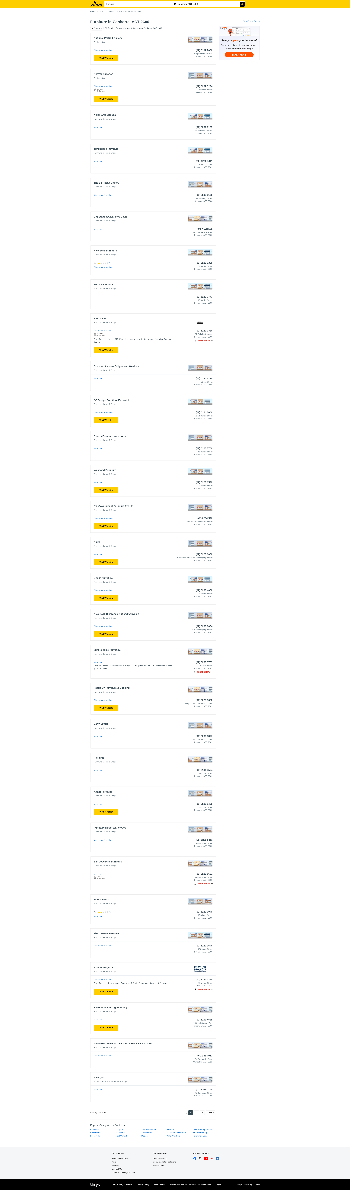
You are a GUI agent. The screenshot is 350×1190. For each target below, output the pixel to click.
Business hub (158, 1165)
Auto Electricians (148, 1129)
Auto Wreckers (173, 1136)
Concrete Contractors (176, 1133)
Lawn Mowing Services (203, 1129)
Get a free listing (160, 1158)
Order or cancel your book (123, 1172)
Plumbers (94, 1129)
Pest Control (121, 1136)
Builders (170, 1129)
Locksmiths (95, 1136)
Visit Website (106, 58)
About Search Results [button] (251, 21)
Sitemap (115, 1165)
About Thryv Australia (122, 1185)
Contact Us (117, 1169)
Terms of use (159, 1185)
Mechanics (120, 1133)
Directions (98, 50)
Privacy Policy (143, 1185)
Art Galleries (99, 42)
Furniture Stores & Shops (105, 119)
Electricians (95, 1133)
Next (210, 1113)
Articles (115, 1162)
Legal (218, 1185)
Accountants (146, 1133)
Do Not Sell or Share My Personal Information (190, 1185)
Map (98, 28)
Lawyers (119, 1129)
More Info (108, 50)
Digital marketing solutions (164, 1162)
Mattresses (99, 1081)
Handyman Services (201, 1136)
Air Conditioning (200, 1133)
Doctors (144, 1136)
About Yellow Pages (120, 1158)
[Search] (242, 4)
